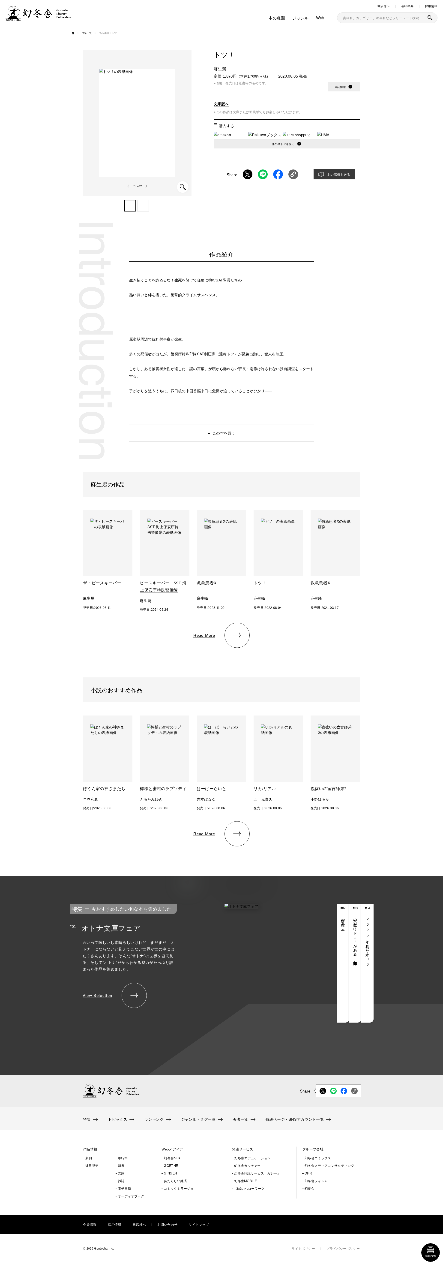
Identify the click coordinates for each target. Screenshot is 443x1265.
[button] (130, 205)
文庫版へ (221, 103)
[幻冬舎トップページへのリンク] (38, 18)
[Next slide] (146, 186)
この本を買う (224, 433)
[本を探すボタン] (430, 18)
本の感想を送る (338, 174)
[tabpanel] (187, 963)
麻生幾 (220, 68)
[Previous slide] (128, 186)
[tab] (343, 963)
